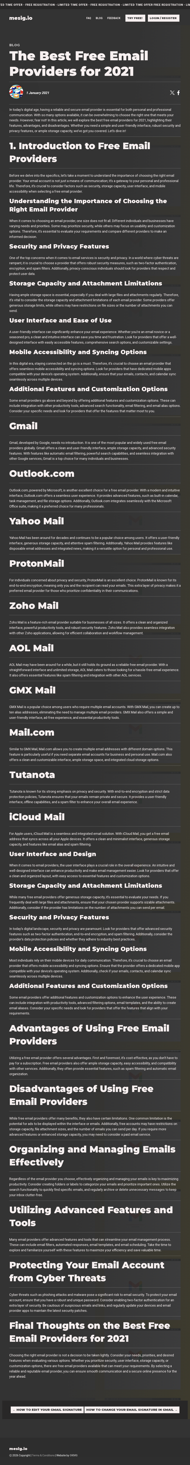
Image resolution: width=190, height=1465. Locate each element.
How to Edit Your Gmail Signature (47, 1410)
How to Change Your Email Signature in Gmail (132, 1410)
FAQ (88, 18)
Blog (99, 18)
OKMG (74, 1455)
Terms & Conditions (43, 1455)
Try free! (134, 18)
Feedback (113, 18)
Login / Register (163, 18)
